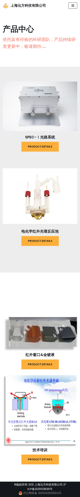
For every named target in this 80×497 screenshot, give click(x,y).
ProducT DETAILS (40, 241)
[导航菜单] (72, 5)
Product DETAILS (40, 146)
